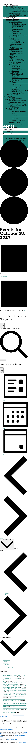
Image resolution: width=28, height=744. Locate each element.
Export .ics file (6, 666)
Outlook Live (6, 664)
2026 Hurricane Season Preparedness (11, 678)
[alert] (14, 259)
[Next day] (15, 535)
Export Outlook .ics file (8, 667)
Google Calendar (6, 660)
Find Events (3, 359)
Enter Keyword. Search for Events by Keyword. (10, 328)
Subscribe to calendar (5, 637)
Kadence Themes (22, 742)
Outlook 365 (5, 663)
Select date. (16, 548)
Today (1, 538)
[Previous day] (15, 495)
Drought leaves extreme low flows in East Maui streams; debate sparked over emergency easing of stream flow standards (15, 705)
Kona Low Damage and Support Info (11, 693)
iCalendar (5, 661)
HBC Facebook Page (12, 739)
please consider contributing (6, 729)
